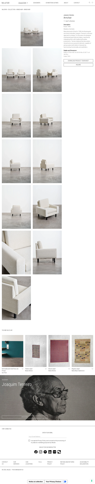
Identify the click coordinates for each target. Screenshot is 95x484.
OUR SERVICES (16, 463)
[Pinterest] (45, 451)
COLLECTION (22, 3)
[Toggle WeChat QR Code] (59, 451)
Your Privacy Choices (53, 482)
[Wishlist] (92, 2)
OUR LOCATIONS (29, 463)
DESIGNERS (36, 3)
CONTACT (77, 3)
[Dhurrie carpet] (59, 351)
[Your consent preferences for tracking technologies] (92, 481)
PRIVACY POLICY (50, 463)
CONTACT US (5, 463)
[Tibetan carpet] (36, 351)
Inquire (78, 64)
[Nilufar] (5, 3)
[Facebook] (36, 451)
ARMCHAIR (19, 9)
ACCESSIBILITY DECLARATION (84, 463)
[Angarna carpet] (82, 351)
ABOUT (66, 3)
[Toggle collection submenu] (27, 2)
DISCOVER (25, 417)
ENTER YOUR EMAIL (47, 432)
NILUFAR (4, 9)
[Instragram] (40, 451)
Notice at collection (36, 482)
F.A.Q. (40, 462)
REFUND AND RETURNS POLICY (67, 463)
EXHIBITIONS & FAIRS (52, 3)
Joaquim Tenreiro (69, 15)
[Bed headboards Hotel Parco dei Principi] (12, 351)
